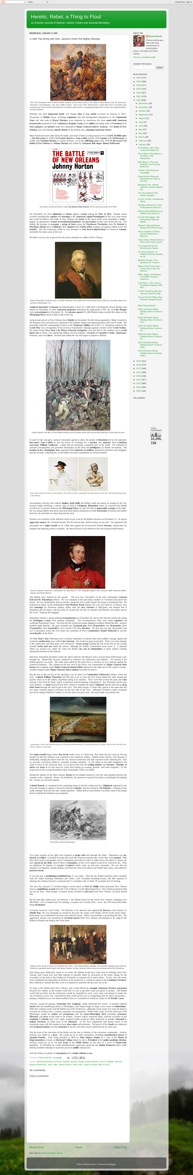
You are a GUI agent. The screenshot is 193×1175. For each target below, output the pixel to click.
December (143, 103)
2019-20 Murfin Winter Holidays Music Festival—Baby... (150, 345)
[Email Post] (68, 1058)
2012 (138, 387)
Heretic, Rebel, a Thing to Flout (66, 17)
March (142, 137)
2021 (138, 96)
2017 (138, 368)
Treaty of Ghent (90, 1065)
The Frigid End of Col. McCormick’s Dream (148, 247)
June (141, 126)
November (143, 107)
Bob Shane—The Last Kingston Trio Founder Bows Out (149, 164)
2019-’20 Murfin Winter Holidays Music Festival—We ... (150, 311)
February (143, 141)
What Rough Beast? (147, 306)
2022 (138, 93)
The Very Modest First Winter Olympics (148, 194)
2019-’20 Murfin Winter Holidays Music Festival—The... (150, 320)
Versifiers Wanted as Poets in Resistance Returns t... (150, 206)
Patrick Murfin (155, 36)
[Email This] (73, 1057)
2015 (138, 376)
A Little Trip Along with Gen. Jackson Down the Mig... (150, 292)
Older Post (120, 1147)
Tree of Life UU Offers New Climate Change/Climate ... (150, 299)
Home (79, 1147)
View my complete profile (144, 57)
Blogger (112, 1164)
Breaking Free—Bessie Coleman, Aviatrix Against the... (150, 187)
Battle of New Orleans (88, 1062)
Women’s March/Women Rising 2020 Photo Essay (150, 226)
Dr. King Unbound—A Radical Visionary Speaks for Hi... (150, 254)
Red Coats (77, 1065)
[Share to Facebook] (81, 1057)
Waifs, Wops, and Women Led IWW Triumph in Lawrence (149, 276)
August (142, 118)
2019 (138, 361)
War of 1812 (104, 1065)
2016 (138, 372)
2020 (138, 100)
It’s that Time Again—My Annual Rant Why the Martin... (149, 219)
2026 (138, 78)
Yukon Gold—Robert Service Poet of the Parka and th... (151, 241)
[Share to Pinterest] (83, 1057)
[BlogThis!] (75, 1057)
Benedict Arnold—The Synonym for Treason (148, 261)
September (144, 115)
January (142, 144)
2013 (138, 383)
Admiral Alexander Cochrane (49, 1062)
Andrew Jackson (70, 1062)
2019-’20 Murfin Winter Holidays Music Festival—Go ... (150, 328)
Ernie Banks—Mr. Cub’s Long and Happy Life (148, 149)
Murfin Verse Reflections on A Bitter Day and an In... (150, 212)
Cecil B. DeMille (106, 1062)
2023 (138, 89)
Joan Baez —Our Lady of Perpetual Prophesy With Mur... (150, 285)
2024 (138, 85)
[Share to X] (78, 1057)
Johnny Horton (65, 1065)
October (142, 111)
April (141, 133)
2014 (138, 380)
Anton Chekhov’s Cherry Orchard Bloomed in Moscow (149, 234)
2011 (138, 391)
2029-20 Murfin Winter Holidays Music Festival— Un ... (150, 336)
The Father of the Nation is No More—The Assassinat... (150, 156)
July (141, 122)
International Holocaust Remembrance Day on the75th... (149, 178)
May (141, 129)
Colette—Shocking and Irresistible (148, 171)
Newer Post (36, 1147)
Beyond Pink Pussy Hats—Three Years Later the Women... (150, 268)
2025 (138, 82)
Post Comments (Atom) (52, 1153)
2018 (138, 365)
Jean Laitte (53, 1065)
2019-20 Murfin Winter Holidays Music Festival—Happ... (150, 353)
